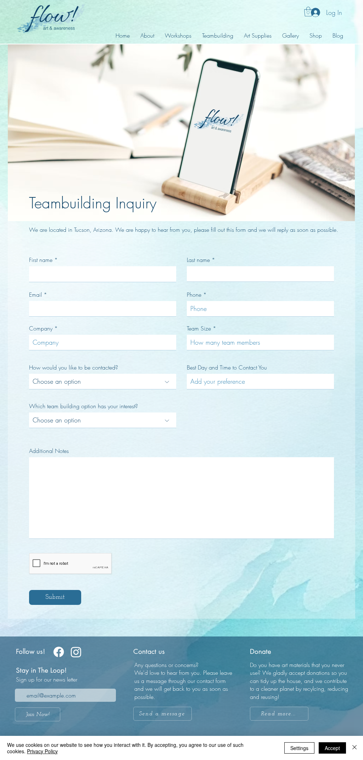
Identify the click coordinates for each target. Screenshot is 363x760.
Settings (299, 747)
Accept (332, 747)
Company (40, 328)
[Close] (354, 748)
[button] (308, 11)
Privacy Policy (42, 751)
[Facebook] (59, 652)
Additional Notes (49, 451)
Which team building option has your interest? (83, 406)
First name (40, 260)
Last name (198, 260)
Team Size (199, 328)
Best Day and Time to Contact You (227, 367)
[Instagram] (76, 652)
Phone (194, 294)
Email (35, 294)
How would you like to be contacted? (73, 367)
